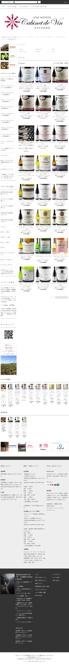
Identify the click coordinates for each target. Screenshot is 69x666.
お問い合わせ (55, 580)
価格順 (61, 63)
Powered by (25, 661)
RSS (36, 595)
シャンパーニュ (23, 51)
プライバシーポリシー (41, 589)
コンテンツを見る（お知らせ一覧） (39, 6)
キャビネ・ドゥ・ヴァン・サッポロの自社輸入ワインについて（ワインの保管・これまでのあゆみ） (8, 299)
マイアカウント (56, 574)
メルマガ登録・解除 (40, 592)
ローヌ (53, 49)
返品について (38, 583)
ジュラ (53, 51)
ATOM (40, 595)
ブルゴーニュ (39, 49)
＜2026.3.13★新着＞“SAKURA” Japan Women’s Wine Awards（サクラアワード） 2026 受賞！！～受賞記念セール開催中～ (9, 312)
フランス (23, 44)
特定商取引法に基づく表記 (42, 586)
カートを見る (55, 577)
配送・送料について (40, 580)
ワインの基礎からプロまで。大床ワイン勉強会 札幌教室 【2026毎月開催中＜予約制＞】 (9, 290)
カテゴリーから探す (12, 6)
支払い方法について (40, 577)
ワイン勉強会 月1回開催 (7, 305)
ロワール (21, 49)
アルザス (38, 51)
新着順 (66, 63)
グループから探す (24, 6)
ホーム (3, 6)
